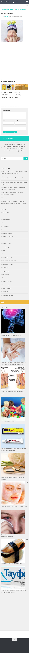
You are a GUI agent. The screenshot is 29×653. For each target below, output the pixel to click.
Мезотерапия (5, 197)
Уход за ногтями (6, 288)
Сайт (4, 126)
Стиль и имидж (6, 274)
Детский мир (5, 226)
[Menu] (27, 2)
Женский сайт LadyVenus (9, 2)
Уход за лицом (6, 284)
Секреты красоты (6, 271)
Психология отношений (8, 264)
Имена (4, 240)
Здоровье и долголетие (8, 236)
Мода (3, 250)
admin (6, 16)
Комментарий (6, 110)
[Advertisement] (14, 58)
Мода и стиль (5, 253)
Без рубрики (5, 212)
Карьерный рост (6, 247)
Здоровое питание (7, 233)
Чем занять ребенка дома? (8, 421)
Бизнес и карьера (6, 219)
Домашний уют (6, 229)
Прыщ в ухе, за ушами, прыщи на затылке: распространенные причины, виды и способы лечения (12, 393)
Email (16, 120)
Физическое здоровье (8, 295)
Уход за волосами (7, 281)
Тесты (4, 278)
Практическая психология (9, 260)
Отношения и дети (7, 257)
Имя (4, 120)
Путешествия (5, 267)
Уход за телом (6, 291)
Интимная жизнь (6, 243)
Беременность (6, 216)
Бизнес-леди (5, 222)
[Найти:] (12, 158)
